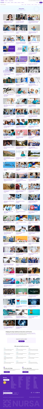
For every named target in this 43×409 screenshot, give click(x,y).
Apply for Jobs (21, 341)
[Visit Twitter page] (35, 393)
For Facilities (6, 0)
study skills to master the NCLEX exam (14, 334)
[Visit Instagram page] (31, 393)
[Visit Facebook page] (33, 393)
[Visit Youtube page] (39, 393)
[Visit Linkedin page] (37, 393)
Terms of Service (38, 397)
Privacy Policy (30, 397)
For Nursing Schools (11, 0)
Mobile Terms (34, 397)
